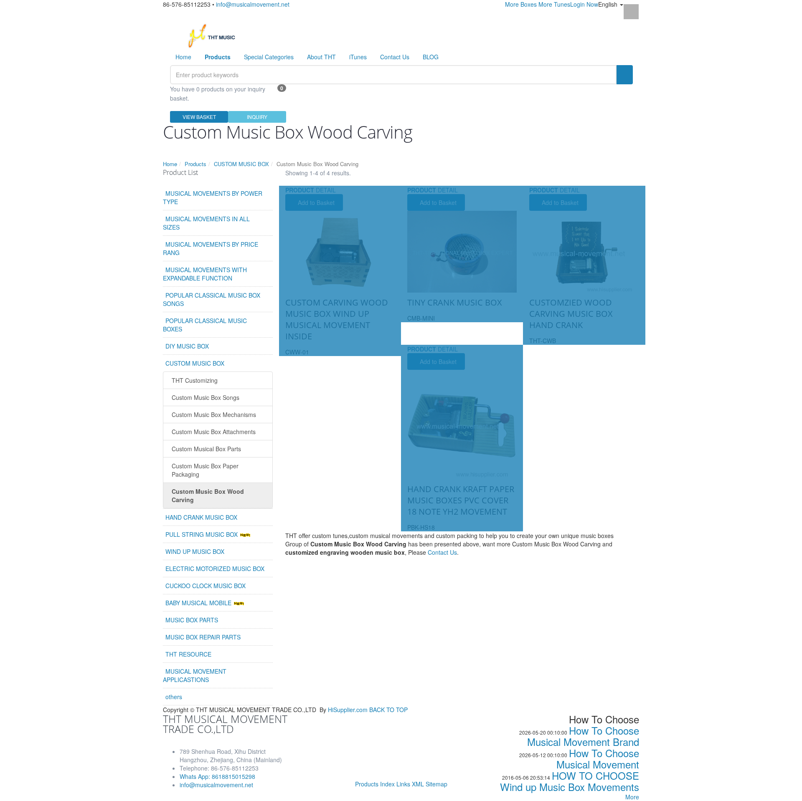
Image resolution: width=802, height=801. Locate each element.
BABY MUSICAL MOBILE (199, 603)
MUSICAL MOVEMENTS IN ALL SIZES (206, 223)
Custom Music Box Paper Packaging (205, 470)
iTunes (358, 57)
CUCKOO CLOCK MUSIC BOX (205, 585)
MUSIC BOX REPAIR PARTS (203, 637)
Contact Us (394, 57)
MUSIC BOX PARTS (191, 620)
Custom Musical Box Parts (206, 449)
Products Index (375, 784)
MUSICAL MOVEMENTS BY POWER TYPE (212, 197)
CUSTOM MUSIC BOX (241, 164)
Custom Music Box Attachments (214, 431)
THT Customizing (195, 380)
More (632, 797)
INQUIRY (257, 116)
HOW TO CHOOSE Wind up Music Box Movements (569, 781)
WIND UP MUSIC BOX (194, 551)
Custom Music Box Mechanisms (214, 414)
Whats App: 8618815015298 (217, 776)
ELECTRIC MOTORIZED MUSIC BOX (214, 568)
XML (418, 784)
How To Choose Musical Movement (597, 758)
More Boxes (521, 4)
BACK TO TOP (388, 709)
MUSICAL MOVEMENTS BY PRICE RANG (210, 248)
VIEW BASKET (199, 116)
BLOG (431, 57)
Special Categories (269, 57)
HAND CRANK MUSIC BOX (201, 517)
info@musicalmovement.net (252, 4)
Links (403, 784)
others (173, 696)
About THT (321, 57)
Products (195, 164)
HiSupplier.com (348, 709)
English (608, 4)
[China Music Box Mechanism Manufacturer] (214, 35)
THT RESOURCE (188, 654)
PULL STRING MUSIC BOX (202, 534)
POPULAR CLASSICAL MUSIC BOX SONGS (211, 299)
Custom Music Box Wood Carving (208, 495)
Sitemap (436, 784)
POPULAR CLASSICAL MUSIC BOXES (205, 324)
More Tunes (554, 4)
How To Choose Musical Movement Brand (583, 736)
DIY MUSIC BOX (187, 346)
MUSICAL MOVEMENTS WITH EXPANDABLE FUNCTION (205, 273)
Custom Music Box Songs (205, 397)
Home (183, 57)
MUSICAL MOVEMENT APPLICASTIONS (194, 675)
